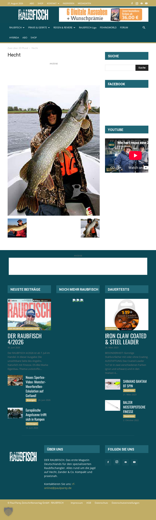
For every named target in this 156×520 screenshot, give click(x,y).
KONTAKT (52, 3)
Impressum (77, 502)
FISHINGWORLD (108, 27)
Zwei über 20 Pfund (18, 48)
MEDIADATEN (84, 3)
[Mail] (141, 3)
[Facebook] (132, 3)
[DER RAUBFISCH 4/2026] (29, 314)
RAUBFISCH (15, 27)
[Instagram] (137, 3)
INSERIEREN (68, 3)
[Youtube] (146, 3)
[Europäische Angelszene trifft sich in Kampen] (15, 413)
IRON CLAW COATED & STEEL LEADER (125, 338)
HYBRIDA (14, 37)
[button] (143, 28)
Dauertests (111, 328)
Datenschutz (101, 502)
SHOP (40, 3)
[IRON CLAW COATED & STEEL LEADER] (126, 314)
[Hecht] (54, 214)
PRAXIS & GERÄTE (37, 27)
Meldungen (32, 423)
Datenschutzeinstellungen (125, 502)
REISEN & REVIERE (62, 27)
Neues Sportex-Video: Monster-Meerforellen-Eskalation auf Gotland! (36, 386)
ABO (32, 3)
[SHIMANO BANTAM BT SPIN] (112, 384)
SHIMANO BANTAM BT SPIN (135, 383)
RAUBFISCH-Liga (87, 27)
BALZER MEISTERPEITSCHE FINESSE (134, 407)
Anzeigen (31, 400)
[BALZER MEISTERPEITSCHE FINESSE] (112, 405)
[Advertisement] (77, 74)
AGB (88, 502)
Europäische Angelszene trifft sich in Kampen (36, 415)
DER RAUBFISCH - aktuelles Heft (23, 328)
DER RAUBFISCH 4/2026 (25, 338)
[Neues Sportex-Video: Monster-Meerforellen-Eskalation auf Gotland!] (15, 380)
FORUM (124, 27)
